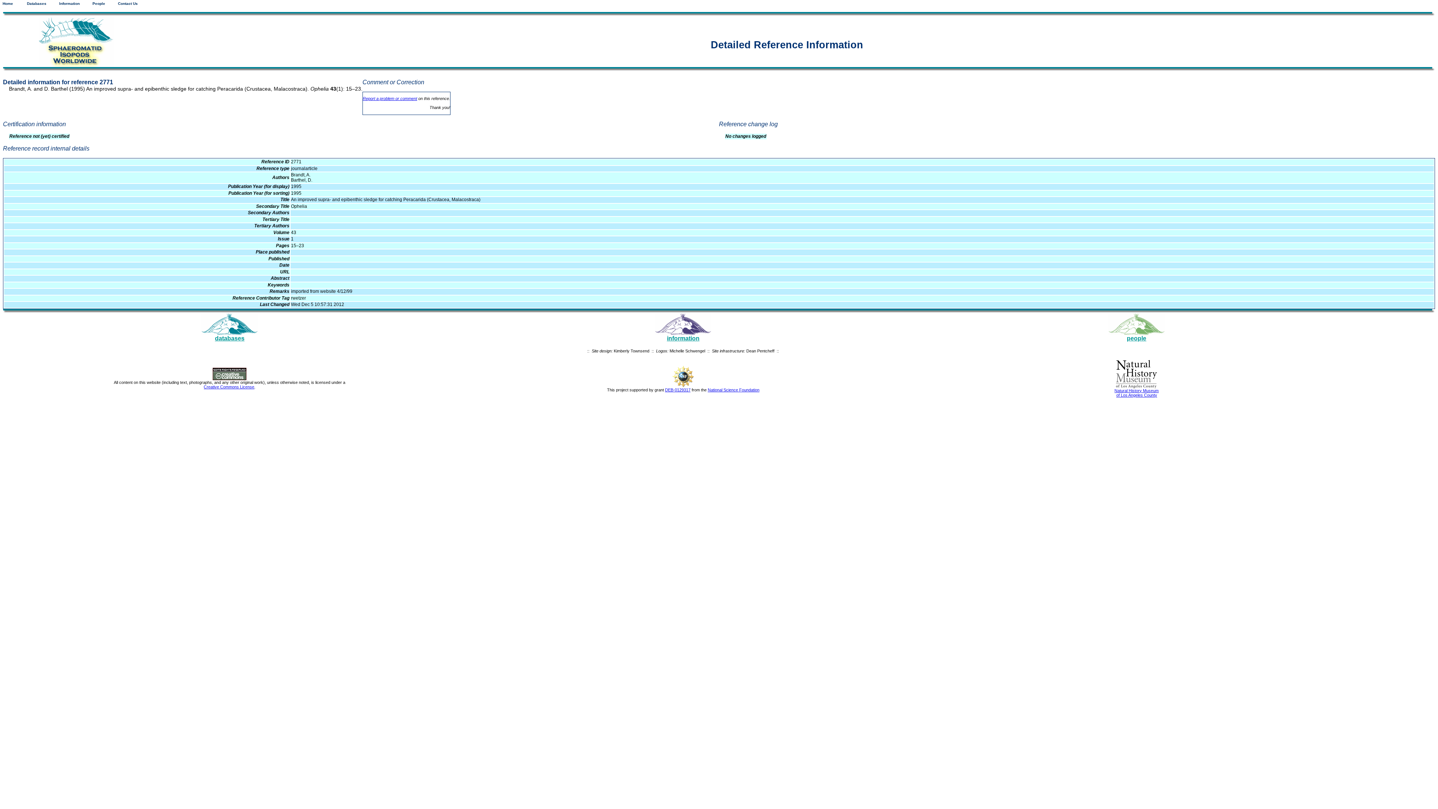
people (1136, 338)
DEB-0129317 (678, 390)
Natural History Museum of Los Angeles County (1136, 392)
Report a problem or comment (390, 98)
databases (230, 338)
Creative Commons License (229, 387)
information (683, 338)
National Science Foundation (733, 390)
